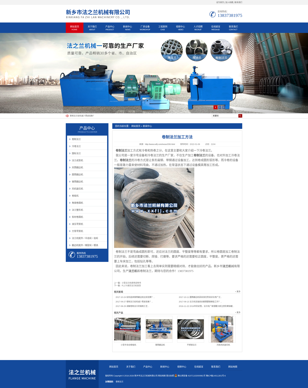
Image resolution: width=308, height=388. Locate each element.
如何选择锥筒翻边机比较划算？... (135, 297)
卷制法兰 (76, 139)
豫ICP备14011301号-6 (216, 376)
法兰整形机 (77, 210)
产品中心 (109, 26)
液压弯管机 (77, 224)
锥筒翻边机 (160, 345)
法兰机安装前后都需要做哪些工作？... (200, 302)
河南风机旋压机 (223, 345)
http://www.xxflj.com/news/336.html (160, 144)
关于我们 (92, 26)
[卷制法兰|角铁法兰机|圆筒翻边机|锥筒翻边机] (98, 18)
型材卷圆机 (77, 217)
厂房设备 (145, 26)
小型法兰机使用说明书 (131, 283)
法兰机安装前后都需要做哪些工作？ (85, 116)
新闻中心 (127, 26)
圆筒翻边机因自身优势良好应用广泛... (200, 297)
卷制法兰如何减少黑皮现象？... (134, 302)
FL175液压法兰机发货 (131, 286)
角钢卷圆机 (77, 202)
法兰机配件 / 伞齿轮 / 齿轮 (85, 238)
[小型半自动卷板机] (127, 329)
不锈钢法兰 (192, 345)
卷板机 (75, 195)
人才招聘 (198, 26)
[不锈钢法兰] (190, 329)
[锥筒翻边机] (159, 329)
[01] (154, 73)
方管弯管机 (77, 231)
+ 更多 (237, 291)
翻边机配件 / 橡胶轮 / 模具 (85, 245)
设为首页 (220, 2)
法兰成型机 (77, 160)
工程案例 (162, 26)
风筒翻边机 (77, 167)
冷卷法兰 (76, 146)
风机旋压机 (77, 188)
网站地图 (232, 367)
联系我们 (238, 2)
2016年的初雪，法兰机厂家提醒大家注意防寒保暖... (206, 306)
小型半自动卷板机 (128, 345)
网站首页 (74, 26)
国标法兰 (76, 153)
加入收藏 (229, 2)
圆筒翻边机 (77, 174)
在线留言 (215, 26)
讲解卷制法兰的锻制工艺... (132, 306)
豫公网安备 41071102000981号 (191, 376)
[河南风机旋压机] (222, 329)
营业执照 (170, 376)
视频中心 (180, 26)
